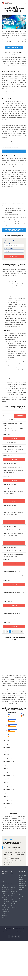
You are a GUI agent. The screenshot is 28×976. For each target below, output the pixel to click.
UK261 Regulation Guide (4, 915)
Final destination (9, 248)
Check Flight (20, 416)
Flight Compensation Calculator (14, 879)
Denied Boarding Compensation (5, 905)
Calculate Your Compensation (10, 849)
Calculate (14, 256)
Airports (12, 899)
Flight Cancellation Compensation (5, 887)
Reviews (12, 895)
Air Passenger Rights (5, 878)
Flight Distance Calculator (13, 885)
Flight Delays (13, 903)
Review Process (21, 899)
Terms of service (13, 931)
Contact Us (21, 903)
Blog (20, 894)
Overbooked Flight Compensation (5, 893)
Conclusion (6, 864)
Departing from (8, 243)
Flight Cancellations (14, 906)
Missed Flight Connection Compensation (5, 899)
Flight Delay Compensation (5, 882)
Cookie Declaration (21, 931)
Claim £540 (14, 438)
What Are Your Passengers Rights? (12, 847)
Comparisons (14, 901)
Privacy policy (6, 931)
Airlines (12, 897)
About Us (21, 896)
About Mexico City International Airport (12, 858)
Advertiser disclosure (20, 930)
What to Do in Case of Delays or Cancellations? (14, 852)
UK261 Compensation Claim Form (14, 891)
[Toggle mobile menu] (25, 3)
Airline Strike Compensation (5, 910)
